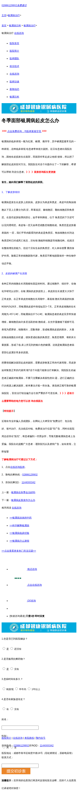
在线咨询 (19, 33)
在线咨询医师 (17, 467)
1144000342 (28, 482)
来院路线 (29, 738)
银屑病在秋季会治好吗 (23, 492)
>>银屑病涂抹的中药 (21, 517)
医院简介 (14, 50)
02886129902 (30, 474)
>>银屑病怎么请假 (19, 540)
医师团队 (14, 58)
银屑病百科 (15, 25)
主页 (4, 15)
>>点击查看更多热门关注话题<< (19, 550)
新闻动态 (14, 89)
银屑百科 (14, 96)
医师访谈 (14, 81)
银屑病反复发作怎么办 (23, 500)
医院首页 (14, 43)
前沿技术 (14, 66)
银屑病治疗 (14, 15)
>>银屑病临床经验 (19, 533)
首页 (4, 25)
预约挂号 (40, 738)
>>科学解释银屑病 (19, 525)
